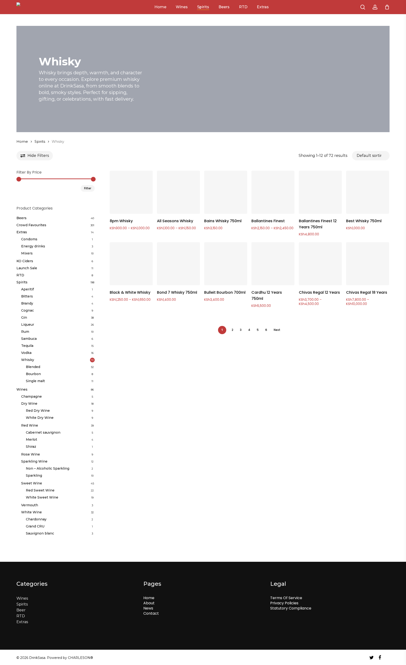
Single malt (35, 381)
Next (277, 330)
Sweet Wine (31, 483)
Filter (87, 188)
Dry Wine (29, 403)
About (149, 603)
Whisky (27, 360)
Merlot (31, 439)
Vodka (26, 353)
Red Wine (29, 425)
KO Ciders (24, 261)
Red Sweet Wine (40, 490)
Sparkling (34, 475)
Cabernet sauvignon (43, 432)
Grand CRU (35, 526)
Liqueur (27, 324)
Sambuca (29, 338)
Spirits (40, 141)
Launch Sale (26, 268)
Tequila (27, 346)
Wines (21, 389)
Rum (25, 331)
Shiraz (31, 446)
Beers (21, 218)
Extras (21, 232)
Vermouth (29, 505)
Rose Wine (30, 454)
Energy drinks (33, 246)
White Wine (31, 512)
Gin (24, 317)
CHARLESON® (80, 658)
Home (22, 141)
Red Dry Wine (38, 410)
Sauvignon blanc (40, 533)
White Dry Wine (40, 418)
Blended (33, 367)
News (148, 608)
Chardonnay (36, 519)
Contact (151, 613)
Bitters (27, 296)
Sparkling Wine (34, 461)
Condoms (29, 239)
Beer (21, 610)
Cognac (27, 310)
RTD (20, 275)
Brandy (27, 303)
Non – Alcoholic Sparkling (47, 468)
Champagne (31, 396)
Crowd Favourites (31, 225)
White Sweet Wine (42, 497)
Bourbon (33, 374)
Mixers (27, 253)
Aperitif (27, 289)
